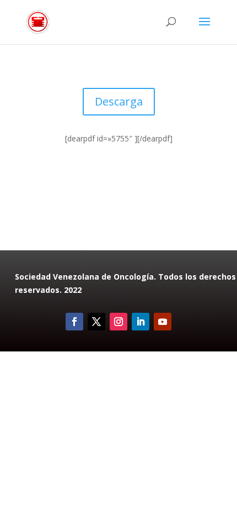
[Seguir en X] (96, 321)
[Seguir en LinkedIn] (140, 321)
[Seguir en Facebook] (74, 321)
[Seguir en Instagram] (118, 321)
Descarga (119, 101)
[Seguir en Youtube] (162, 321)
